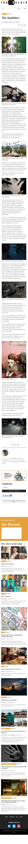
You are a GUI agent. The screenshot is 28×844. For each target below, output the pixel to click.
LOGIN (25, 8)
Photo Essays (4, 14)
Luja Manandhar (5, 458)
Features (3, 632)
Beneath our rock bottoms (9, 700)
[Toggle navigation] (3, 8)
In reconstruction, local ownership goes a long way (13, 731)
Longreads (14, 764)
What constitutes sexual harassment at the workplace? (13, 767)
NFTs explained (5, 596)
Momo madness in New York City (11, 669)
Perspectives (3, 697)
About (6, 817)
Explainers (3, 594)
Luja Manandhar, (6, 22)
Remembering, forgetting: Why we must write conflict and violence (13, 801)
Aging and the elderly (7, 564)
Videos (2, 666)
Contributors (12, 817)
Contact (21, 817)
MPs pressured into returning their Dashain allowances (11, 635)
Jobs (17, 817)
